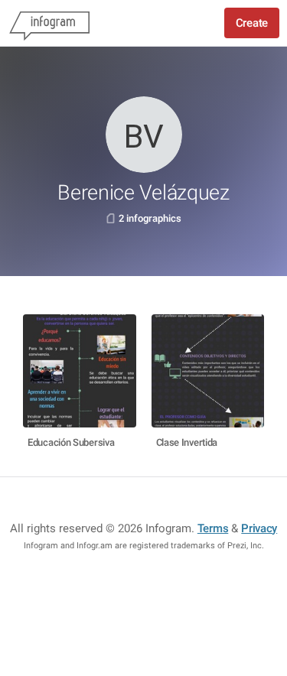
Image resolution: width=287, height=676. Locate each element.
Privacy (259, 528)
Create (252, 23)
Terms (213, 528)
